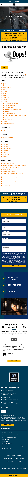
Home (4, 95)
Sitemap (5, 121)
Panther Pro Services (8, 137)
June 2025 (5, 144)
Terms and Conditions (8, 123)
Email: (4, 225)
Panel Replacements (10, 113)
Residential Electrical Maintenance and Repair (16, 115)
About (4, 83)
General (5, 130)
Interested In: (5, 238)
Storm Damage (6, 185)
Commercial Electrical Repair (12, 103)
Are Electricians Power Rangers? (11, 177)
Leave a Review (7, 425)
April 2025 (5, 146)
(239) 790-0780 (14, 1)
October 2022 (6, 156)
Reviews (5, 99)
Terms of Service (15, 254)
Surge (6, 117)
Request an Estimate (12, 278)
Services (5, 101)
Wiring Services (8, 119)
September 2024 (7, 150)
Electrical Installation (10, 105)
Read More (14, 361)
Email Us (11, 291)
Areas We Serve (7, 87)
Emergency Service (9, 107)
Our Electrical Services (8, 163)
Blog (4, 89)
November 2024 (7, 148)
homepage (24, 74)
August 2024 (6, 152)
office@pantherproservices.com (10, 399)
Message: (4, 244)
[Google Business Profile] (5, 411)
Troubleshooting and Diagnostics (11, 181)
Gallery (4, 93)
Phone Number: (6, 231)
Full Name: (5, 218)
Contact (5, 91)
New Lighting (8, 111)
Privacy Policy (6, 97)
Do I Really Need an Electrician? (10, 179)
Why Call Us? (6, 183)
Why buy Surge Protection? (9, 171)
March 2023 (6, 154)
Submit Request (13, 265)
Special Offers (8, 85)
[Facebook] (2, 411)
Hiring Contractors (7, 169)
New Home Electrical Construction (13, 109)
